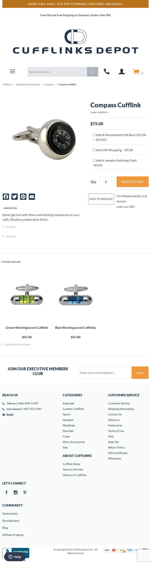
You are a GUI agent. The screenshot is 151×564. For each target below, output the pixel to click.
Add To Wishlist (101, 199)
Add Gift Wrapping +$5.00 (114, 150)
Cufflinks (7, 84)
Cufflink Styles (71, 464)
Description (10, 208)
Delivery (11, 236)
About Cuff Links (73, 469)
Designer (68, 419)
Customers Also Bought (18, 344)
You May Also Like (11, 262)
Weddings (69, 425)
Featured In (115, 425)
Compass (49, 84)
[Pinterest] (25, 493)
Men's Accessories (74, 442)
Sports (67, 414)
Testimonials (5, 513)
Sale (65, 447)
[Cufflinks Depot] (75, 44)
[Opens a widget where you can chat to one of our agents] (15, 557)
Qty (93, 182)
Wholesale (114, 458)
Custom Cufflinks (73, 408)
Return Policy (116, 447)
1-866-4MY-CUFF (27, 403)
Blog (5, 527)
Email (9, 414)
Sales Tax (113, 442)
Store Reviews (5, 520)
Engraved (68, 403)
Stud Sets (68, 430)
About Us (114, 419)
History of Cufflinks (75, 475)
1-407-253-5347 (31, 408)
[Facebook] (6, 493)
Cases (66, 436)
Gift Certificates (118, 453)
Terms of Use (116, 430)
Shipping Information (121, 408)
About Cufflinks (77, 455)
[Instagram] (15, 493)
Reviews (10, 227)
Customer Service (119, 403)
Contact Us (115, 414)
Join (140, 373)
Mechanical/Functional (28, 84)
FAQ (111, 436)
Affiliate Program (5, 534)
